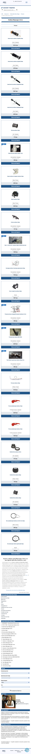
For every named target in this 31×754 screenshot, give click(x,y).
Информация (17, 750)
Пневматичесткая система (6, 607)
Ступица (3, 615)
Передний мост (4, 605)
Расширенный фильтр (16, 690)
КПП (2, 602)
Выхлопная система (5, 598)
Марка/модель (4, 680)
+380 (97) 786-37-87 (18, 1)
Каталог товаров (9, 8)
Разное (22, 14)
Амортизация (4, 596)
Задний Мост (3, 601)
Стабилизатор (4, 613)
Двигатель (3, 599)
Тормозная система (5, 616)
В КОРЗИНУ (16, 48)
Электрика (3, 618)
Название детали (4, 671)
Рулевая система (4, 612)
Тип (2, 685)
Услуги (22, 750)
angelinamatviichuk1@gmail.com (24, 703)
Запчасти (6, 14)
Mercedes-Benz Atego (14, 14)
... (26, 682)
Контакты (19, 751)
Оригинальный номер (5, 675)
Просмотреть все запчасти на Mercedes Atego (15, 590)
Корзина (11, 750)
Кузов (2, 604)
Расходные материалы (6, 610)
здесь (26, 575)
